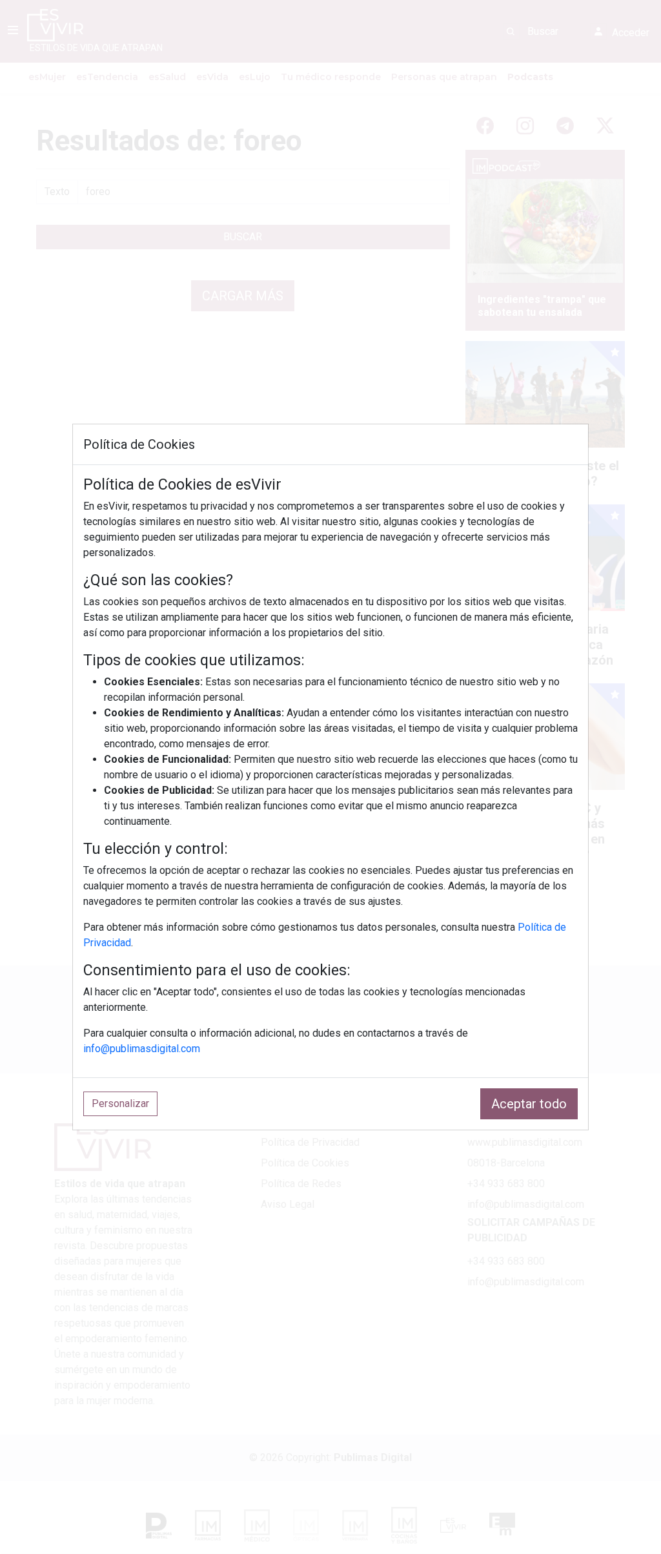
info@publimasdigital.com (141, 1048)
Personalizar (120, 1103)
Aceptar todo (529, 1104)
